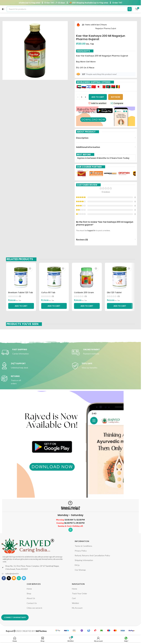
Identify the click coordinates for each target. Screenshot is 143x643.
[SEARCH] (129, 9)
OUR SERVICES (33, 584)
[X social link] (9, 578)
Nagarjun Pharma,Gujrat (105, 28)
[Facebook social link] (4, 578)
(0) (20, 296)
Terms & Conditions (83, 546)
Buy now (115, 97)
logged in (91, 230)
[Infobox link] (35, 352)
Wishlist (75, 603)
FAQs (77, 565)
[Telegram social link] (24, 578)
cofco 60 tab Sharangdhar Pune (50, 294)
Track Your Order (79, 593)
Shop (29, 593)
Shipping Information (84, 560)
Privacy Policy (81, 551)
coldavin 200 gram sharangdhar (84, 294)
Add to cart (97, 97)
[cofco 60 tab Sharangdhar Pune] (54, 277)
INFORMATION (82, 541)
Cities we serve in (34, 608)
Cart (74, 598)
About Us (31, 598)
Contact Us (32, 603)
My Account (77, 608)
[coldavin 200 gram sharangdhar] (87, 277)
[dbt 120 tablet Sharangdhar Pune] (120, 277)
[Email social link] (14, 578)
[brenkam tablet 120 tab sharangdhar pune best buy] (21, 277)
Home (29, 589)
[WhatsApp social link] (70, 530)
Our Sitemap (80, 570)
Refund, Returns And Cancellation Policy (92, 555)
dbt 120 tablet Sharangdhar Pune (116, 294)
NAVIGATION (78, 584)
